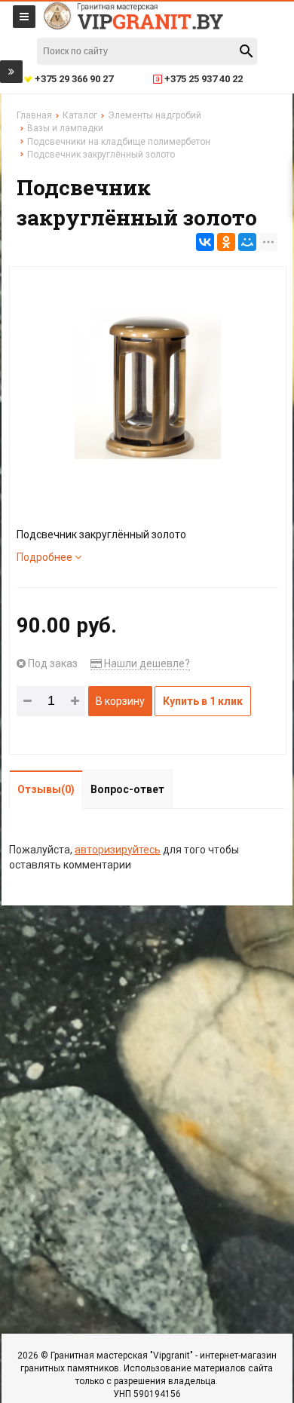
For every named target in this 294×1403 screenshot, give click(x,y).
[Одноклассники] (226, 242)
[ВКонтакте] (205, 242)
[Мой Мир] (247, 242)
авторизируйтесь (118, 850)
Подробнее (46, 557)
